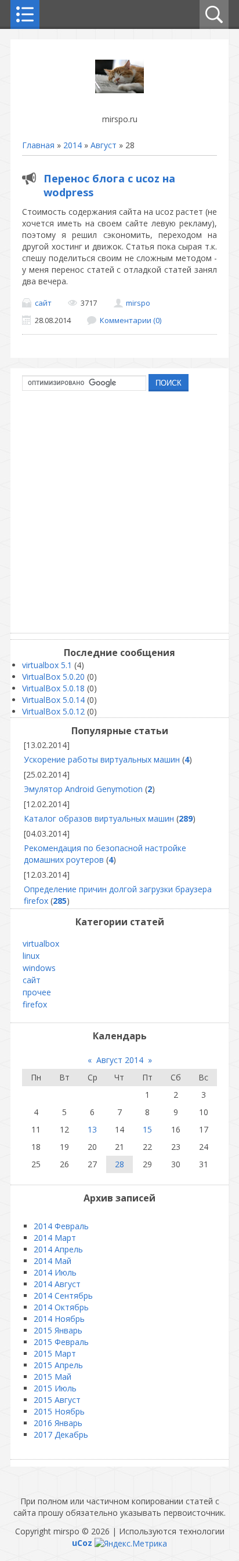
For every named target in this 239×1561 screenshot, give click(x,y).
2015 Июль (55, 1388)
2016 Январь (58, 1422)
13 (92, 1129)
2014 (72, 145)
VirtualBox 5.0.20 (53, 676)
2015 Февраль (61, 1341)
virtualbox (41, 943)
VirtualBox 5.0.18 (53, 688)
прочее (37, 992)
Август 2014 (119, 1059)
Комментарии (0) (130, 320)
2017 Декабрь (61, 1434)
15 (147, 1129)
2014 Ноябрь (59, 1318)
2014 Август (57, 1283)
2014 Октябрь (61, 1307)
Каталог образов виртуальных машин (99, 818)
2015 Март (55, 1353)
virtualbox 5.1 (47, 664)
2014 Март (55, 1237)
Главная (38, 145)
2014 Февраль (61, 1226)
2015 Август (57, 1399)
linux (31, 955)
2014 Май (52, 1260)
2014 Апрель (58, 1249)
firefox (35, 1004)
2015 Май (52, 1376)
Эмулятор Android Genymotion (83, 788)
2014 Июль (55, 1272)
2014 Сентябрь (63, 1295)
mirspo (138, 303)
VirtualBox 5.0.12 (53, 711)
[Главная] (119, 90)
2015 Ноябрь (59, 1411)
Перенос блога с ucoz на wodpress (109, 185)
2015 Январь (58, 1330)
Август (103, 145)
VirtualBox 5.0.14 (53, 699)
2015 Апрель (58, 1365)
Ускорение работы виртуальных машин (102, 759)
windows (39, 967)
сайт (43, 303)
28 (119, 1164)
